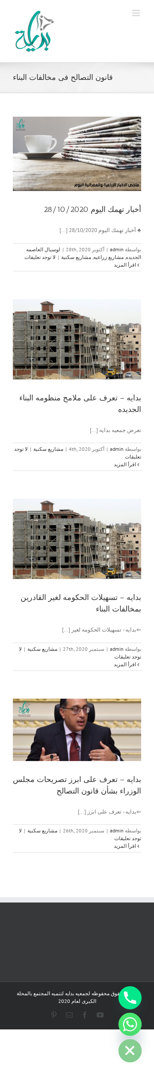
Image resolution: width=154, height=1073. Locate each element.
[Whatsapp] (130, 1024)
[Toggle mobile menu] (136, 13)
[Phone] (130, 997)
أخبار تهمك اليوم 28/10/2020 (92, 209)
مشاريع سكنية (76, 257)
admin (117, 249)
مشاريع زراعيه (108, 257)
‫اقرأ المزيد (125, 265)
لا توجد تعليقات (40, 257)
